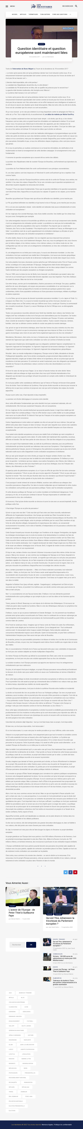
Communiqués (57, 954)
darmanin (12, 1012)
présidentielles (30, 1073)
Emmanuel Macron (15, 1016)
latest (11, 1049)
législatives (26, 1054)
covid (26, 1007)
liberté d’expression (27, 1049)
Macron (11, 1059)
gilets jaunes (26, 1026)
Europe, (56, 939)
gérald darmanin (15, 1035)
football (30, 1021)
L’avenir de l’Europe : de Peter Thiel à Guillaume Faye (22, 912)
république (25, 1087)
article (11, 998)
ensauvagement (14, 1021)
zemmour (24, 1092)
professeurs (13, 1073)
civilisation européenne (17, 1002)
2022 (10, 993)
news (25, 1068)
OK (31, 945)
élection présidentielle (17, 1106)
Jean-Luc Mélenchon (27, 1045)
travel (11, 1092)
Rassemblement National (17, 1078)
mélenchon (12, 1068)
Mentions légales (47, 1125)
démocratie (26, 1012)
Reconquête (13, 1082)
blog (22, 998)
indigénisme (13, 1040)
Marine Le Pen (26, 1059)
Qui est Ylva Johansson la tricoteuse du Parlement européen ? (60, 921)
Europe (41, 44)
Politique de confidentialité (63, 1125)
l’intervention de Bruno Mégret (22, 69)
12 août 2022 (57, 974)
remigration (28, 1082)
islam (11, 1045)
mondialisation (28, 1063)
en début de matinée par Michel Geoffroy (59, 114)
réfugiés (12, 1087)
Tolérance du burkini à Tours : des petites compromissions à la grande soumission (65, 982)
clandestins (13, 1007)
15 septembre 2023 (59, 948)
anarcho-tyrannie (25, 993)
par (48, 57)
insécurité (27, 1040)
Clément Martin (68, 974)
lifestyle (12, 1054)
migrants (12, 1063)
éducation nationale (16, 1101)
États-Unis (28, 1096)
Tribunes (58, 914)
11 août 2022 (57, 987)
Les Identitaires (68, 963)
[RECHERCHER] (76, 6)
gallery (11, 1026)
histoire (30, 1035)
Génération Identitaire (16, 1030)
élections (12, 1111)
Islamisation (57, 978)
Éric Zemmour (13, 1096)
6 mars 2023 (57, 963)
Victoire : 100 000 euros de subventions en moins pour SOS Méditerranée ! (64, 958)
